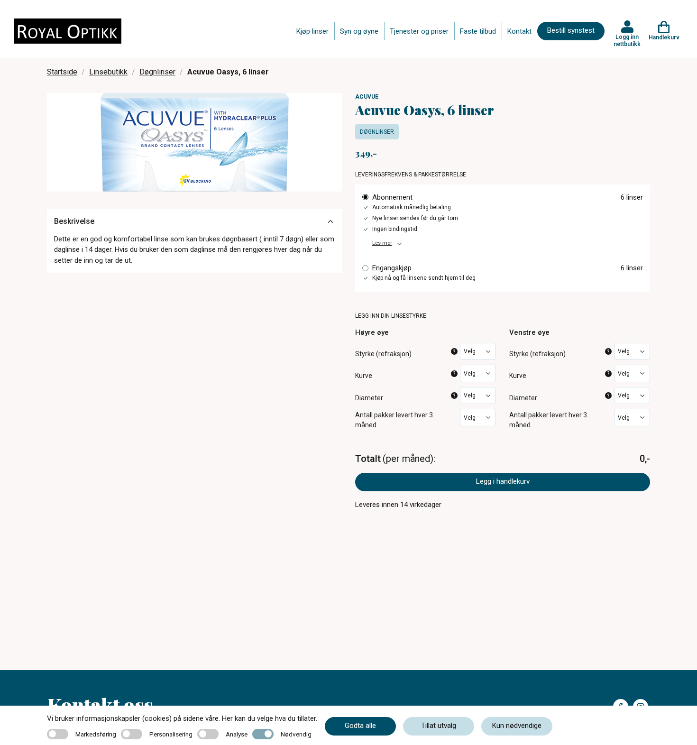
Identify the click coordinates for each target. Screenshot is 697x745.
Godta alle (360, 725)
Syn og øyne (359, 31)
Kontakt (519, 31)
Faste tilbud (478, 31)
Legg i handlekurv (503, 481)
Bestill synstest (571, 30)
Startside (62, 71)
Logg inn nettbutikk (627, 40)
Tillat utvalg (438, 725)
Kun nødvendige (516, 725)
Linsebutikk (108, 71)
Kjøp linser (312, 31)
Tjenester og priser (419, 31)
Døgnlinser (157, 71)
